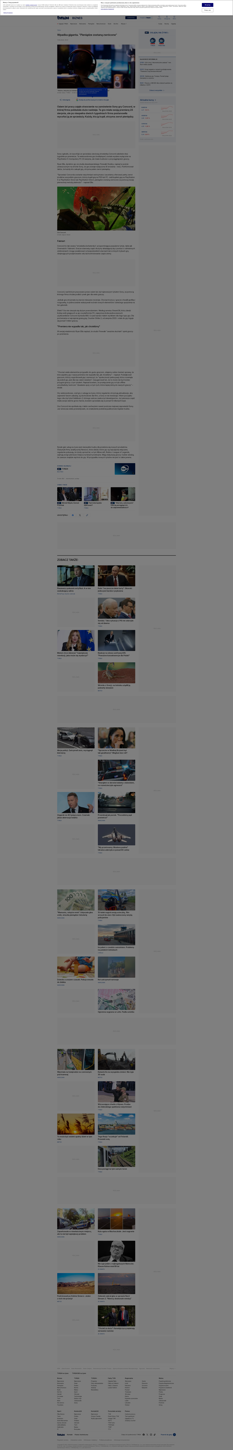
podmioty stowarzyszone (31, 5)
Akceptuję (207, 5)
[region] (116, 7)
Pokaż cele (207, 10)
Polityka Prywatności (8, 12)
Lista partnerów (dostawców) (107, 9)
